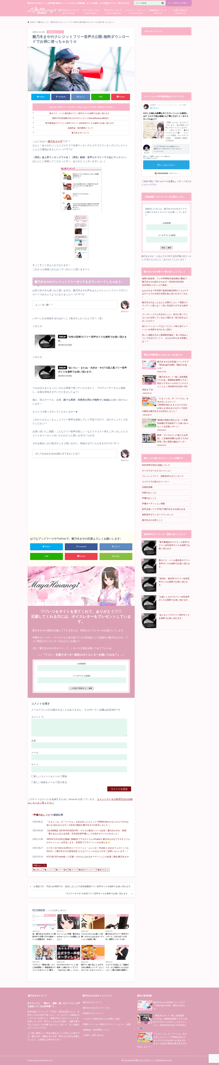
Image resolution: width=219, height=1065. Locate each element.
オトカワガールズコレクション (156, 470)
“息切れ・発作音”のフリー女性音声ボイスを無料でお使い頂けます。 (174, 581)
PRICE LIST (158, 11)
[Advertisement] (81, 495)
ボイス (74, 870)
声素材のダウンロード (93, 1013)
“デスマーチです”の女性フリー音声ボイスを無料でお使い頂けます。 (97, 893)
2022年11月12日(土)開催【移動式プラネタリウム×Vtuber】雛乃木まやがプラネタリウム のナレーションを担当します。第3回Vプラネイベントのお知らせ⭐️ (88, 841)
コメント (37, 716)
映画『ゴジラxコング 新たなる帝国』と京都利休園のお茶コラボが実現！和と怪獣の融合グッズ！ (172, 440)
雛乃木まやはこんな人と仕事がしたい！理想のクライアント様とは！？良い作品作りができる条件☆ (165, 305)
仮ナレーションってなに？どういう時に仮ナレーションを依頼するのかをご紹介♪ (165, 328)
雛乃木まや (54, 141)
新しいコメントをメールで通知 (50, 776)
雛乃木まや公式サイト (145, 1060)
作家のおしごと (149, 492)
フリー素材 (62, 870)
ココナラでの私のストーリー (155, 481)
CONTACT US (180, 11)
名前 (33, 740)
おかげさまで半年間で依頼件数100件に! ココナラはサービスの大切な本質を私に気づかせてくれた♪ (165, 293)
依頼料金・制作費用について (80, 128)
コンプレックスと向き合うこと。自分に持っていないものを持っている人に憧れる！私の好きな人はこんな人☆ (165, 317)
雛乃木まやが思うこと (152, 520)
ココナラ (50, 870)
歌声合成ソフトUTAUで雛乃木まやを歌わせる (163, 509)
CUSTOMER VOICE (136, 11)
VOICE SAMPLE (91, 11)
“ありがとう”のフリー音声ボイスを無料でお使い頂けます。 (174, 616)
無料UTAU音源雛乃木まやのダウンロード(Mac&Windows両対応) (80, 118)
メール (34, 752)
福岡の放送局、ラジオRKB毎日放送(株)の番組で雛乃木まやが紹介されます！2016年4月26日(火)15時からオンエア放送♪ (164, 281)
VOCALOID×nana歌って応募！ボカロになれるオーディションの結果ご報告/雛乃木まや (87, 856)
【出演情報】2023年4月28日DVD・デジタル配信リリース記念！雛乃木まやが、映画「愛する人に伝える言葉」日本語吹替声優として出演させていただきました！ (86, 832)
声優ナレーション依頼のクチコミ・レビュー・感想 (107, 1024)
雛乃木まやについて (80, 133)
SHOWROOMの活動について (156, 465)
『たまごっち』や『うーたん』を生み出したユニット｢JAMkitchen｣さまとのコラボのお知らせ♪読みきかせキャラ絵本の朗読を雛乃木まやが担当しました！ (87, 823)
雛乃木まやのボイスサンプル (96, 1007)
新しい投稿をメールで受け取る (50, 782)
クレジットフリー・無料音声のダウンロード (163, 476)
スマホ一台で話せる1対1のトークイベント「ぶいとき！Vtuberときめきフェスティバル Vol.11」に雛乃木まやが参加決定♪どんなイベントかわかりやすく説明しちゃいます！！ (87, 849)
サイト (34, 764)
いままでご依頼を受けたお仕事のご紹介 (101, 1018)
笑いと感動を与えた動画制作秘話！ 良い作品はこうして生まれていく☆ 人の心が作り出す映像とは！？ (165, 338)
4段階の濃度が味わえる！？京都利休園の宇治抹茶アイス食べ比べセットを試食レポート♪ (172, 425)
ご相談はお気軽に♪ (180, 3)
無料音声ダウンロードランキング (157, 514)
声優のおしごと (42, 814)
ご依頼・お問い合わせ (93, 1035)
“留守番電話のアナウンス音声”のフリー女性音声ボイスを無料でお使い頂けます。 (80, 123)
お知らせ (38, 870)
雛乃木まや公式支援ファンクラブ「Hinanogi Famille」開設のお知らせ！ (172, 366)
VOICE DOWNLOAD (113, 11)
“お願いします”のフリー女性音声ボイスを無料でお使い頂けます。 (174, 598)
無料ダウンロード (88, 870)
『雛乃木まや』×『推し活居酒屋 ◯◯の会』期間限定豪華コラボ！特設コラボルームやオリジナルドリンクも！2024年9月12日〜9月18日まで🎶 (165, 385)
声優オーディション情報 (153, 503)
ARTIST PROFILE (69, 11)
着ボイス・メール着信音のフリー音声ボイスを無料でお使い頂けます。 (80, 113)
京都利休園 (147, 487)
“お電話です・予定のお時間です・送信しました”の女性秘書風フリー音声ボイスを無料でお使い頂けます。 (82, 886)
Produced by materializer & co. (40, 1060)
